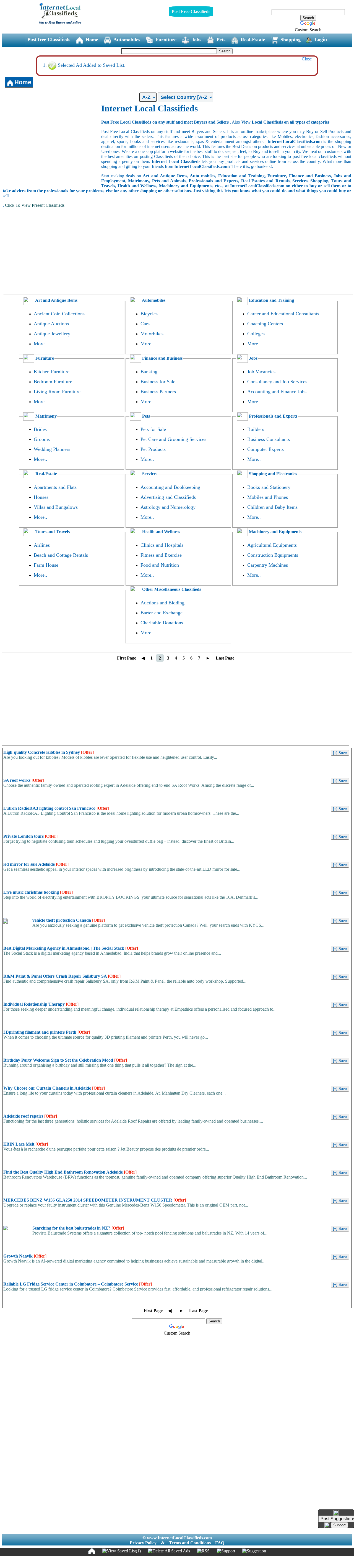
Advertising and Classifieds (168, 497)
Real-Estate (253, 39)
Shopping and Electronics (272, 473)
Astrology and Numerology (168, 507)
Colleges (256, 333)
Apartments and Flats (55, 487)
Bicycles (149, 313)
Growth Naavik (24, 1256)
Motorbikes (151, 333)
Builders (255, 429)
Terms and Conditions (190, 1542)
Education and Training (271, 300)
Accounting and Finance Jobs (276, 391)
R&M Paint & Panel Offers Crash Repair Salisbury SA (62, 976)
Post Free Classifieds (191, 11)
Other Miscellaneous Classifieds (171, 589)
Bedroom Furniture (53, 381)
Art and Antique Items (55, 300)
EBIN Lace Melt (25, 1144)
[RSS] (203, 1551)
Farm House (46, 565)
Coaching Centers (265, 323)
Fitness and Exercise (161, 555)
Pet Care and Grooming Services (173, 439)
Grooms (42, 439)
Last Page (225, 658)
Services (149, 473)
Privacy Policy (143, 1542)
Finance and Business (162, 358)
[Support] (226, 1551)
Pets (221, 39)
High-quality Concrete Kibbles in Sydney (48, 752)
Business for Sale (157, 381)
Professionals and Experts (272, 416)
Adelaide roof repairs (30, 1116)
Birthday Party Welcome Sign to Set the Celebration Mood (65, 1060)
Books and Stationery (268, 487)
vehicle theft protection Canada (68, 920)
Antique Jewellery (52, 333)
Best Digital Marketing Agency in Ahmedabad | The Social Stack (70, 948)
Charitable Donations (161, 622)
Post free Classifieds (48, 39)
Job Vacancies (261, 371)
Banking (148, 371)
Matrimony (45, 416)
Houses (41, 497)
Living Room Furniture (57, 391)
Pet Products (153, 449)
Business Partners (158, 391)
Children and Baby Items (272, 507)
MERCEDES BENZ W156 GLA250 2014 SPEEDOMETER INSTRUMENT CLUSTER (94, 1200)
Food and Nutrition (159, 565)
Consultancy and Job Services (277, 381)
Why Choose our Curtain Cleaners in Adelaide (54, 1088)
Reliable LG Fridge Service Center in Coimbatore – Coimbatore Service (77, 1284)
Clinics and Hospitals (161, 545)
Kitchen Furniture (51, 371)
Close (307, 59)
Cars (145, 323)
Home (91, 39)
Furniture (165, 39)
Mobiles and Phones (267, 497)
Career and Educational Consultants (283, 313)
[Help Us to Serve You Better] (336, 1513)
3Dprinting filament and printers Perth (46, 1032)
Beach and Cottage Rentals (61, 555)
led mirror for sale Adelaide (36, 864)
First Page (126, 658)
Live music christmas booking (38, 892)
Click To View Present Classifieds (34, 205)
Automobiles (126, 39)
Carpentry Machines (267, 565)
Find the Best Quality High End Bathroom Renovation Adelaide (70, 1172)
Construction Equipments (272, 555)
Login (320, 39)
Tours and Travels (52, 531)
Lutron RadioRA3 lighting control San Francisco (56, 808)
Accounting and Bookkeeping (170, 487)
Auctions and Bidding (162, 602)
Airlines (42, 545)
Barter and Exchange (161, 612)
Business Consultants (268, 439)
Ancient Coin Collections (59, 313)
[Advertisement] (52, 145)
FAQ (219, 1542)
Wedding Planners (52, 449)
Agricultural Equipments (272, 545)
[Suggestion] (254, 1551)
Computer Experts (265, 449)
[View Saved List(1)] (121, 1551)
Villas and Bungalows (56, 507)
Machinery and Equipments (274, 531)
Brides (40, 429)
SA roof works (23, 780)
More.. (40, 343)
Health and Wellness (160, 531)
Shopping (290, 39)
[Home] (91, 1551)
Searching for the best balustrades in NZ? (78, 1228)
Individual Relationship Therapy (41, 1004)
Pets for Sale (153, 429)
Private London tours (30, 836)
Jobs (196, 39)
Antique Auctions (51, 323)
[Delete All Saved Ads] (169, 1551)
